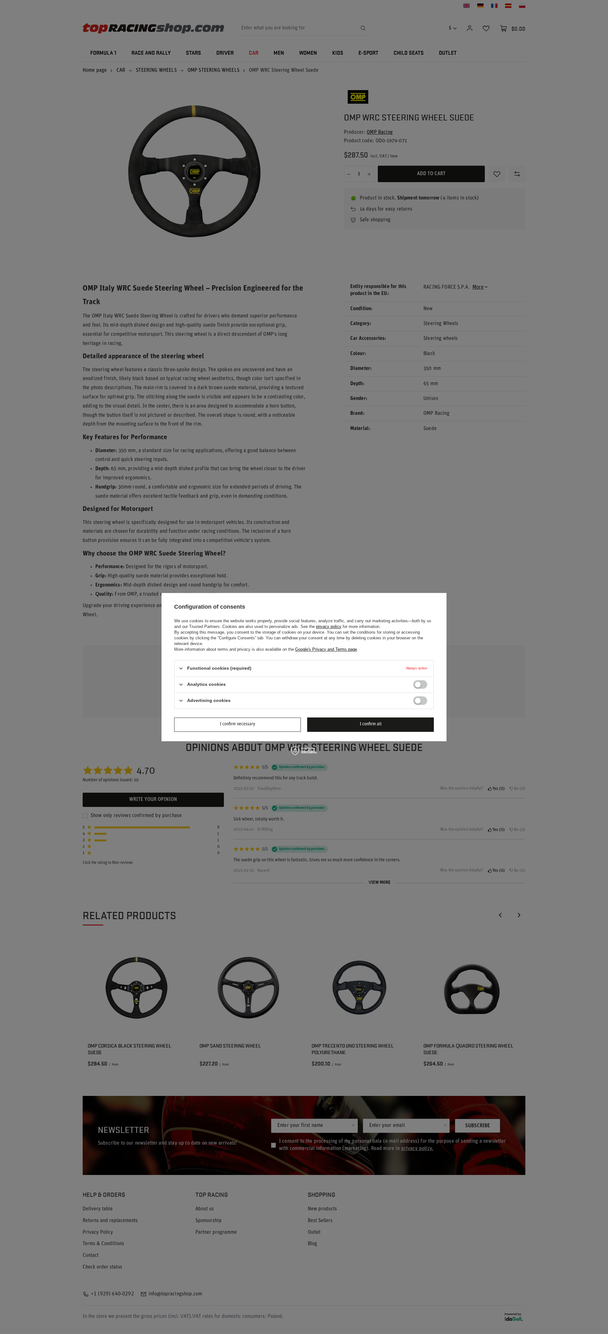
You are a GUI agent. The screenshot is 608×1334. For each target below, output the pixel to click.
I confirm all (371, 724)
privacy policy (328, 626)
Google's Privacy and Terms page (326, 649)
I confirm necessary (237, 724)
